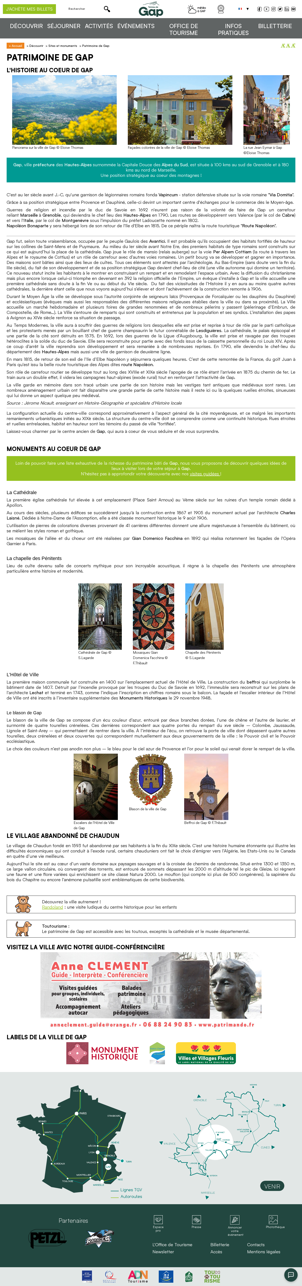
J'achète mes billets (29, 9)
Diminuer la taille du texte (288, 45)
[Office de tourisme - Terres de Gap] (151, 9)
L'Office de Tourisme (172, 1244)
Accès (216, 1251)
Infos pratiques (233, 29)
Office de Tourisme (183, 29)
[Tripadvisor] (293, 9)
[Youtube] (266, 9)
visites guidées (205, 473)
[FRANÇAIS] (240, 9)
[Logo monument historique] (102, 1053)
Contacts (256, 1244)
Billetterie (275, 26)
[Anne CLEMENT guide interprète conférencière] (151, 991)
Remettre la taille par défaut (293, 45)
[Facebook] (259, 9)
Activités (99, 26)
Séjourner (63, 26)
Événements (136, 26)
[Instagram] (273, 9)
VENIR (272, 1186)
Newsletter (163, 1251)
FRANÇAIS (240, 9)
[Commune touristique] (157, 1053)
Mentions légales (263, 1251)
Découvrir (26, 26)
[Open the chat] (291, 1275)
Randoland (52, 907)
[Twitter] (280, 9)
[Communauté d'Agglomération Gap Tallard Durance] (99, 1239)
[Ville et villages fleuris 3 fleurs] (206, 1053)
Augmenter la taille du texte (283, 45)
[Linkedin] (287, 9)
